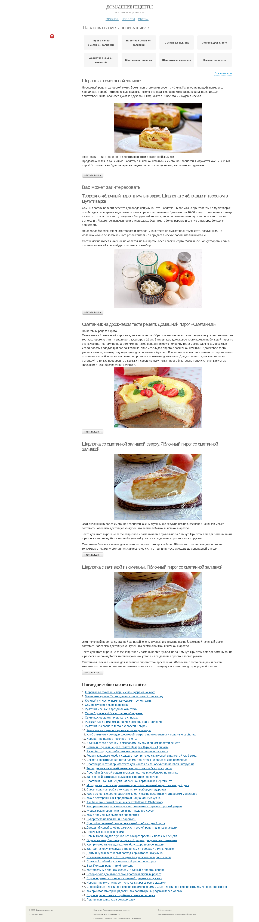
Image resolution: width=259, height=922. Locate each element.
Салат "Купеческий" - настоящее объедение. (114, 713)
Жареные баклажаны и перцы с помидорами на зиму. (120, 692)
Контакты (97, 910)
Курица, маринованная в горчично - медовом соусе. (120, 810)
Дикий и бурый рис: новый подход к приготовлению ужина (125, 853)
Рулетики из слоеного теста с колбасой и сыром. (116, 726)
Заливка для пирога (214, 42)
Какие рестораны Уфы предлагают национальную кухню (124, 798)
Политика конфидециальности (107, 914)
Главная (112, 18)
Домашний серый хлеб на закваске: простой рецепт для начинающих (132, 827)
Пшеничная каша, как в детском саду (111, 899)
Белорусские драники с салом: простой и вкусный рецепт (124, 874)
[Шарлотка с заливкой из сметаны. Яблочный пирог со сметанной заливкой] (157, 605)
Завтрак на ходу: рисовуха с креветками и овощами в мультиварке (130, 849)
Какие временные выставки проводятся (113, 815)
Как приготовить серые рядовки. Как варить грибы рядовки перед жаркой (135, 891)
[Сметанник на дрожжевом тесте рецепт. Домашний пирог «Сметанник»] (157, 397)
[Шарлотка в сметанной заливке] (157, 128)
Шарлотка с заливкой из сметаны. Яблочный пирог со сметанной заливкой (152, 567)
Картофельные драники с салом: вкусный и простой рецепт (125, 870)
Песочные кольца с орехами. (105, 832)
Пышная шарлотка (214, 60)
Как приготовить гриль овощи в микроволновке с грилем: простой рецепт (134, 806)
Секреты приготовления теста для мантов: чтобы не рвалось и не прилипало (137, 760)
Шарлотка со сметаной (176, 60)
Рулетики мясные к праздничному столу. (111, 709)
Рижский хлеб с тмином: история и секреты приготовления (123, 722)
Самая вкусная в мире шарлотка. (106, 705)
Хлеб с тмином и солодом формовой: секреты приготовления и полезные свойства (141, 734)
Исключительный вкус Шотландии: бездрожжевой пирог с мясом (129, 857)
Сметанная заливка (177, 42)
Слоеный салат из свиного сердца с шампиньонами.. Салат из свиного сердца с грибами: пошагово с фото (157, 887)
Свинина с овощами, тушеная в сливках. (111, 717)
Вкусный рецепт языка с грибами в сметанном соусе (121, 895)
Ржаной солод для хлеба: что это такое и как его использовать (127, 751)
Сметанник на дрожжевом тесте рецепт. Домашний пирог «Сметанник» (149, 324)
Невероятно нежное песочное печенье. (112, 739)
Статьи (143, 18)
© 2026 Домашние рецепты (41, 910)
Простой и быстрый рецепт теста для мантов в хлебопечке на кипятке (132, 772)
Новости (128, 18)
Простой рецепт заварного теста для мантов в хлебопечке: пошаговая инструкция (140, 764)
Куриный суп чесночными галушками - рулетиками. (118, 700)
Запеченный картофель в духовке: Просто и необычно (122, 777)
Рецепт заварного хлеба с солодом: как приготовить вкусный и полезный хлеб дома (141, 755)
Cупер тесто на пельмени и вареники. (111, 819)
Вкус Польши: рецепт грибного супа (110, 865)
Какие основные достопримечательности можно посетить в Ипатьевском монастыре (142, 794)
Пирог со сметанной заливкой (138, 42)
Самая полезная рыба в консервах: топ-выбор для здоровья (126, 789)
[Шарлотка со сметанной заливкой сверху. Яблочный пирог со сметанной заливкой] (157, 487)
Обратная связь (164, 910)
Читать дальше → (92, 175)
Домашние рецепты (129, 7)
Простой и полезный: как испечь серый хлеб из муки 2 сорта (126, 823)
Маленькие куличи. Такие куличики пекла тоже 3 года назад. (124, 696)
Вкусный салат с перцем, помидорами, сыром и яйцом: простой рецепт (133, 743)
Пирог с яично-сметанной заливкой (101, 42)
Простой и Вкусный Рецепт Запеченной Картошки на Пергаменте (129, 781)
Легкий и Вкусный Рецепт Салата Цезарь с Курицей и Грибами (127, 747)
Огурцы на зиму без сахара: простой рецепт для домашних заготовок (132, 840)
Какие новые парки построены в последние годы (119, 730)
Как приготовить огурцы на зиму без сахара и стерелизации (125, 844)
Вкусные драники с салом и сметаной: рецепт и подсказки (124, 878)
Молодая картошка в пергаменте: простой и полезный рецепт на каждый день (138, 785)
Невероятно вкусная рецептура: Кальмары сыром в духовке (126, 882)
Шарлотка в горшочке (139, 60)
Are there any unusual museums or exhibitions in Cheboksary (125, 802)
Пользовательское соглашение (116, 910)
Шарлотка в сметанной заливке (111, 80)
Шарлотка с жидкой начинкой (101, 60)
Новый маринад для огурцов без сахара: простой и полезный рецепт (132, 836)
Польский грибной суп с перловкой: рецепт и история (121, 861)
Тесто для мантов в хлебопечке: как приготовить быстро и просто (129, 768)
